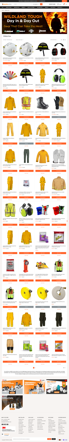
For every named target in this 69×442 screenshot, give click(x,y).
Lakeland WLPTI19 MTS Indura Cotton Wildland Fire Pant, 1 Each (41, 329)
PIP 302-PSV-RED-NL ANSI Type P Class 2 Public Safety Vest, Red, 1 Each (58, 275)
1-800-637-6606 (6, 419)
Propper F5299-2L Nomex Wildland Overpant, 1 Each (8, 139)
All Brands (29, 430)
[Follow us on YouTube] (6, 424)
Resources (60, 7)
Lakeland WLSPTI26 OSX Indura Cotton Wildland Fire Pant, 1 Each (9, 329)
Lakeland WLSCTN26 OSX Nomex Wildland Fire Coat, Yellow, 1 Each (10, 165)
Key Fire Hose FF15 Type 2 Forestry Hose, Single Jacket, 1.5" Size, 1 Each (25, 302)
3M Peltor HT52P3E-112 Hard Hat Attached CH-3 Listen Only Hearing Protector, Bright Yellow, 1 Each (26, 219)
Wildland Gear (7, 10)
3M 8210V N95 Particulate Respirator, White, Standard (26, 58)
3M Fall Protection (40, 429)
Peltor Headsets (21, 425)
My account (59, 4)
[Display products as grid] (63, 39)
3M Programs (30, 427)
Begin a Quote (30, 420)
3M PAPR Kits (21, 423)
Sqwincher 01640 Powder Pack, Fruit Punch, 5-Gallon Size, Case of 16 (59, 246)
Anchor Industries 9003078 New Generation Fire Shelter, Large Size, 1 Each (42, 219)
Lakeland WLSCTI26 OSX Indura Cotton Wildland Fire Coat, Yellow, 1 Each (25, 246)
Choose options (10, 63)
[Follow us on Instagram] (4, 424)
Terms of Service (61, 430)
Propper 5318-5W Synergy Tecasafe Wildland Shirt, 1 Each (41, 166)
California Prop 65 (61, 433)
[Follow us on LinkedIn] (7, 424)
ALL (2, 7)
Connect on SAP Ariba (61, 420)
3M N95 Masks (21, 422)
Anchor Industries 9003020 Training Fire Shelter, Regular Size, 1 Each (58, 219)
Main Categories (31, 425)
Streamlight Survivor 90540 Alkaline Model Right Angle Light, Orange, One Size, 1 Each (26, 275)
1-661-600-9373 (8, 421)
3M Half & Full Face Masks (41, 420)
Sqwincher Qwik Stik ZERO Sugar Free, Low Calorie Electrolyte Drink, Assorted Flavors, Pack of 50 (10, 85)
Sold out (26, 143)
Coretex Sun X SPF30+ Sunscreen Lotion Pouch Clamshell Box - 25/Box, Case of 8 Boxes (9, 275)
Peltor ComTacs (40, 426)
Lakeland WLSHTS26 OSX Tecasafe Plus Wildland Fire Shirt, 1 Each (25, 139)
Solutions (53, 7)
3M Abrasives (39, 7)
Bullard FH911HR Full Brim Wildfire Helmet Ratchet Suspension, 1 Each (42, 58)
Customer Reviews (51, 423)
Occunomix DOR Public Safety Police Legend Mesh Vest (10, 219)
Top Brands (30, 426)
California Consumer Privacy (61, 432)
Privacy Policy (60, 428)
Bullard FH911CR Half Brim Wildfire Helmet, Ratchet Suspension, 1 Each (26, 85)
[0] (63, 4)
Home (3, 10)
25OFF (38, 1)
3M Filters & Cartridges (41, 423)
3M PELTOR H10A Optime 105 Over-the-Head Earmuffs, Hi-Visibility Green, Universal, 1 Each (59, 85)
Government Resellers (52, 430)
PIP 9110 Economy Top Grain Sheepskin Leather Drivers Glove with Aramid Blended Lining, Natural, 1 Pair (59, 165)
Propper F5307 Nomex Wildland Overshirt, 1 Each (42, 139)
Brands (46, 7)
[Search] (41, 4)
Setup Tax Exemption (51, 429)
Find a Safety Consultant (62, 422)
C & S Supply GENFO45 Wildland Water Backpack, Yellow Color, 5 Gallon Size (41, 275)
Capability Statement (51, 425)
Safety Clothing (31, 7)
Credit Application (51, 420)
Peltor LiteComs (40, 427)
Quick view (10, 65)
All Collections (30, 429)
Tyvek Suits (20, 420)
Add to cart (59, 63)
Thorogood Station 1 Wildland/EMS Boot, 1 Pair (42, 112)
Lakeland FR (20, 430)
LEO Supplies (21, 433)
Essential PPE (30, 422)
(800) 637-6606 (52, 4)
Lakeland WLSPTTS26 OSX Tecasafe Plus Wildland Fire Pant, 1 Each (9, 246)
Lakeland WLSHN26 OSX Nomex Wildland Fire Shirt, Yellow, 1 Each (9, 112)
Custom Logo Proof (31, 419)
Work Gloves (8, 7)
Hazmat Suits (21, 429)
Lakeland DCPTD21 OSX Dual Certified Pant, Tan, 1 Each (10, 355)
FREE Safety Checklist (51, 426)
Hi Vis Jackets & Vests (22, 426)
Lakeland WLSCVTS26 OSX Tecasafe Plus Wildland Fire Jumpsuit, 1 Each (42, 85)
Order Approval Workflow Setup (62, 424)
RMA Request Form (61, 427)
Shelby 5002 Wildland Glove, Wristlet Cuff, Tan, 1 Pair (58, 112)
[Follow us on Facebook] (2, 424)
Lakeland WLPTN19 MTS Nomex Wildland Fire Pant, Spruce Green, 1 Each (59, 329)
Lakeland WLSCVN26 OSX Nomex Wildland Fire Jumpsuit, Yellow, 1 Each (58, 139)
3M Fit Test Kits (39, 425)
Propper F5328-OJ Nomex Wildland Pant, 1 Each (26, 165)
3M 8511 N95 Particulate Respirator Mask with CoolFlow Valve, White (9, 58)
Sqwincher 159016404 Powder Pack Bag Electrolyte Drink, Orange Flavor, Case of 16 (59, 355)
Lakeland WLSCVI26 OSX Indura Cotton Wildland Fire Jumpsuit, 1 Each (41, 193)
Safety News (50, 427)
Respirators (16, 7)
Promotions (30, 423)
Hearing (23, 7)
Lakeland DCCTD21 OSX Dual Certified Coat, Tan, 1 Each (58, 193)
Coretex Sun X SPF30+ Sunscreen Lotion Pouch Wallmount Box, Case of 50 (25, 193)
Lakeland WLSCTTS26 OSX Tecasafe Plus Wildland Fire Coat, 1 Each (25, 329)
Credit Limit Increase (51, 422)
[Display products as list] (65, 39)
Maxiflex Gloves (21, 419)
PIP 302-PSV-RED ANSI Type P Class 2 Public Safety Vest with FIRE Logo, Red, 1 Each (10, 302)
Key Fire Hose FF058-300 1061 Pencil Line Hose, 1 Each (58, 302)
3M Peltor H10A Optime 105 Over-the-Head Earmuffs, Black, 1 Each (59, 58)
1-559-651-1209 (5, 420)
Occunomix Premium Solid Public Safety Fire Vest (26, 112)
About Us (49, 419)
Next (64, 367)
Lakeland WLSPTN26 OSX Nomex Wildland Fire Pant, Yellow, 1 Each (9, 193)
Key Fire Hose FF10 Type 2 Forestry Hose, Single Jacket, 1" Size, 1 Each (41, 302)
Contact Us (60, 419)
